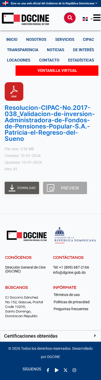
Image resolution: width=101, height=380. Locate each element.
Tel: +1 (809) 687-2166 (71, 267)
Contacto (49, 60)
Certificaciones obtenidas (30, 336)
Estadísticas (81, 60)
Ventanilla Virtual (57, 70)
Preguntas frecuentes (71, 309)
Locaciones (18, 60)
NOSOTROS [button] (36, 39)
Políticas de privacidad (72, 302)
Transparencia (22, 50)
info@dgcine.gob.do (69, 273)
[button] (50, 336)
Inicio (11, 39)
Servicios (64, 39)
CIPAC (88, 39)
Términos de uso (67, 295)
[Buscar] (70, 18)
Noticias (55, 50)
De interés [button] (83, 50)
